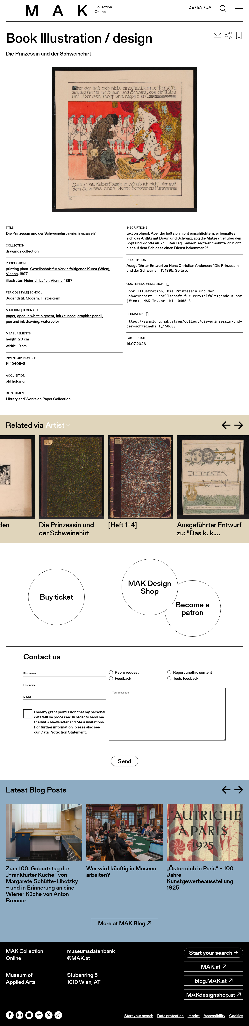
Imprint (194, 1015)
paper (10, 315)
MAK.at (210, 967)
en (200, 7)
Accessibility (214, 1015)
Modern (32, 298)
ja (208, 7)
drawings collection (22, 251)
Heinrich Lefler (36, 280)
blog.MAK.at (211, 981)
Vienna (12, 273)
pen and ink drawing (22, 321)
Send (124, 761)
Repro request (127, 672)
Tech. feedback (185, 678)
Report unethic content (192, 672)
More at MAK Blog (121, 923)
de (191, 7)
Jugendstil (15, 298)
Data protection (170, 1015)
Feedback (123, 678)
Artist (55, 425)
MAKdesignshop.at (210, 994)
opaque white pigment (35, 315)
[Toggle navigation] (239, 9)
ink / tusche (66, 315)
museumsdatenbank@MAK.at (91, 955)
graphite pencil (89, 315)
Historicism (50, 298)
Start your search (210, 953)
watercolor (50, 321)
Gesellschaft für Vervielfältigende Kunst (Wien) (69, 268)
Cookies (236, 1015)
